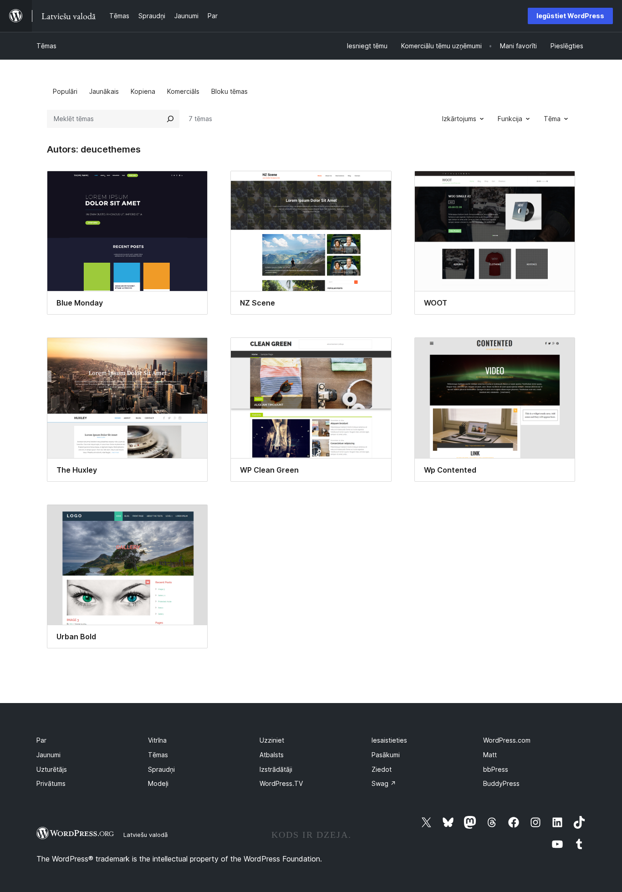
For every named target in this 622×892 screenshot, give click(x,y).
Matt (490, 755)
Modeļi (158, 783)
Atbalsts (272, 755)
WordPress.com (506, 740)
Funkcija (510, 118)
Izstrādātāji (276, 769)
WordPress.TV (281, 783)
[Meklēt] (170, 119)
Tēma (552, 118)
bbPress (495, 769)
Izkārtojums (459, 118)
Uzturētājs (51, 769)
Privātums (51, 783)
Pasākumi (386, 755)
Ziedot (382, 769)
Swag (384, 783)
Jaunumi (48, 755)
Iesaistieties (389, 740)
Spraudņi (161, 769)
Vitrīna (157, 740)
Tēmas (46, 46)
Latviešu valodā (145, 834)
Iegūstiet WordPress (570, 16)
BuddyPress (501, 783)
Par (41, 740)
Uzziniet (272, 740)
